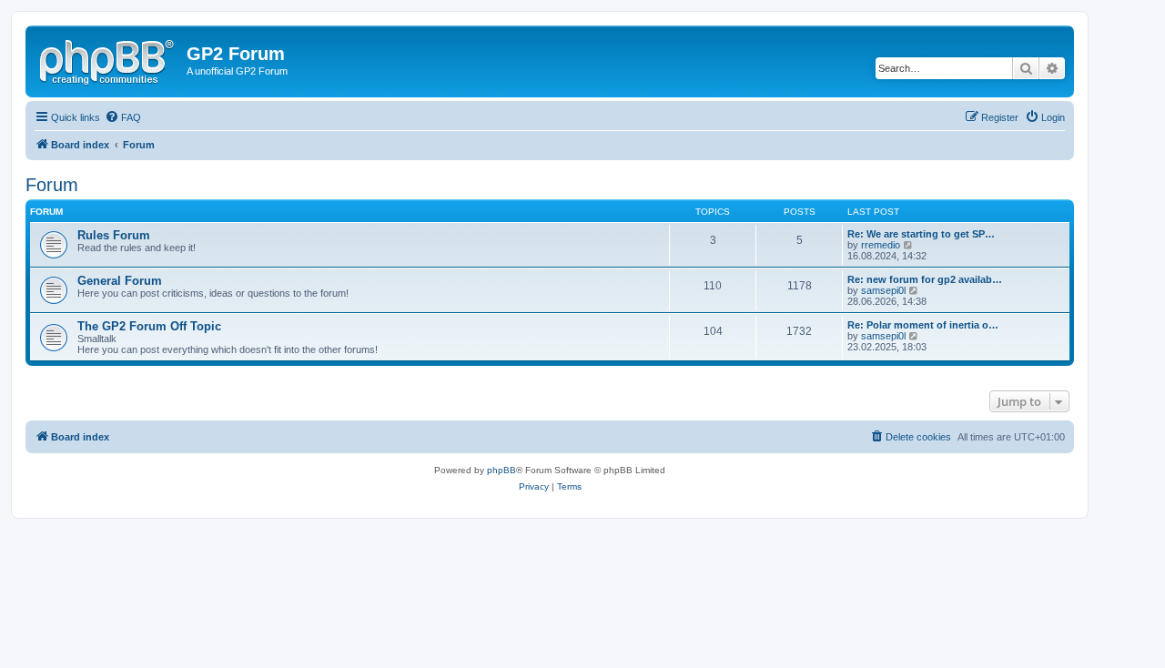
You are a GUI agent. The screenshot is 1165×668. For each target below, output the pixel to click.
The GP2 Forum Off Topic (149, 326)
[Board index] (108, 59)
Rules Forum (113, 235)
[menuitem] (123, 117)
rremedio (880, 244)
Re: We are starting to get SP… (921, 233)
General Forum (119, 281)
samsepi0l (883, 290)
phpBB (501, 470)
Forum (51, 185)
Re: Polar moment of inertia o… (922, 324)
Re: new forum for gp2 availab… (924, 279)
